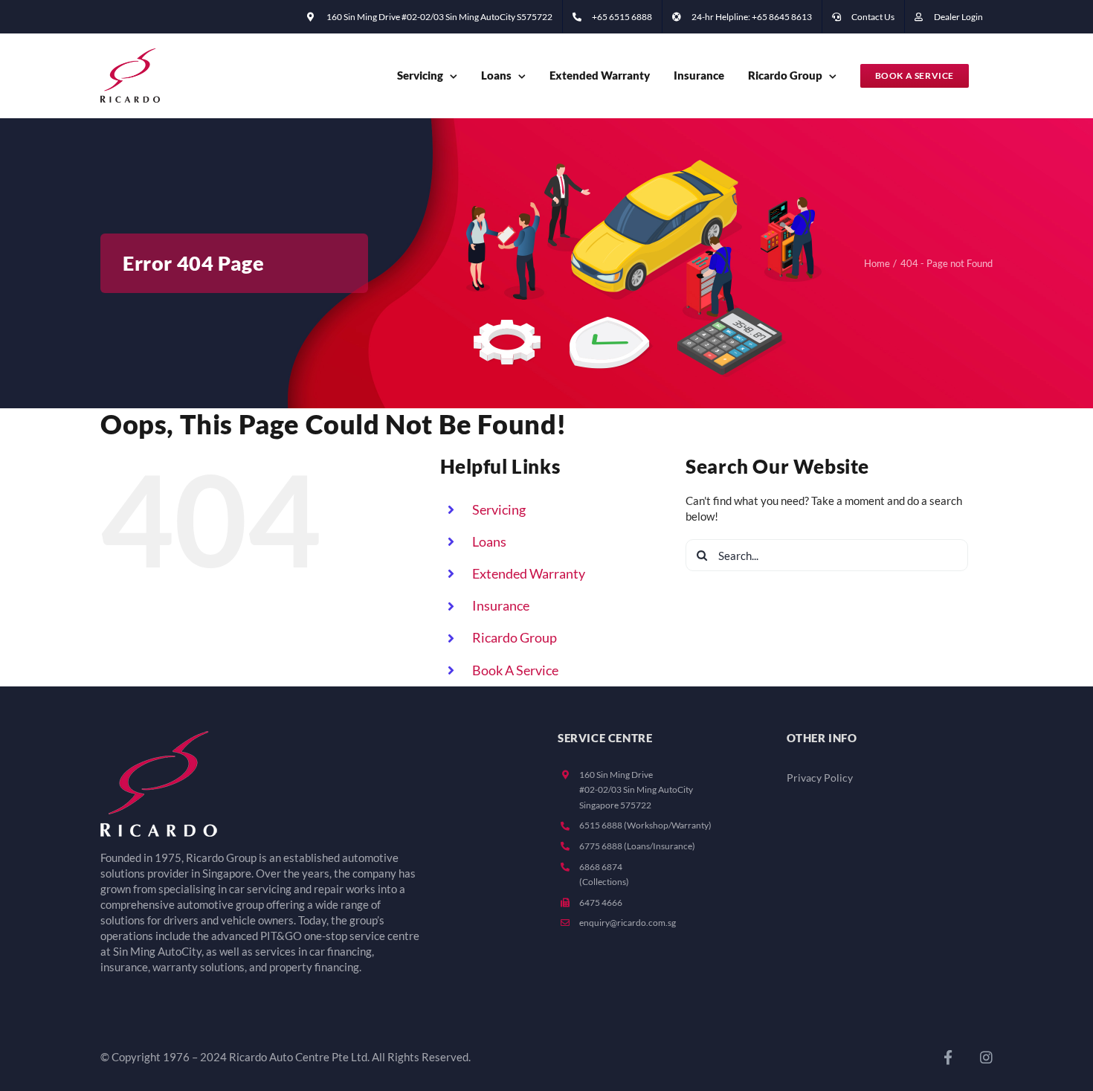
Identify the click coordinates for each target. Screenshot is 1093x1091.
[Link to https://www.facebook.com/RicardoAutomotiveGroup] (948, 1057)
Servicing (499, 509)
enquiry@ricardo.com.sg (627, 922)
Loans (489, 541)
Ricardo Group (514, 637)
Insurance (500, 605)
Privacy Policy (820, 778)
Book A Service (515, 670)
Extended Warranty (528, 573)
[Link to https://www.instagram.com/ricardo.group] (986, 1057)
